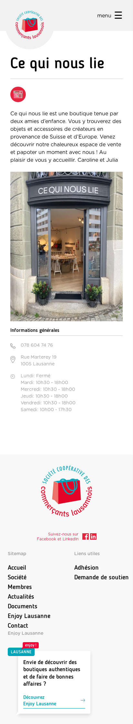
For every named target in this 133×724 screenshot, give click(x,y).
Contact (18, 625)
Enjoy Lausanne (29, 616)
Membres (20, 587)
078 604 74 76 (37, 345)
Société (17, 577)
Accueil (17, 567)
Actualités (21, 596)
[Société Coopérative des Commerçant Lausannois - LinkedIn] (93, 537)
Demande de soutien (101, 577)
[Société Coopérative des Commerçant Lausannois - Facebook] (85, 537)
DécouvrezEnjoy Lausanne (39, 700)
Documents (22, 606)
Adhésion (86, 567)
